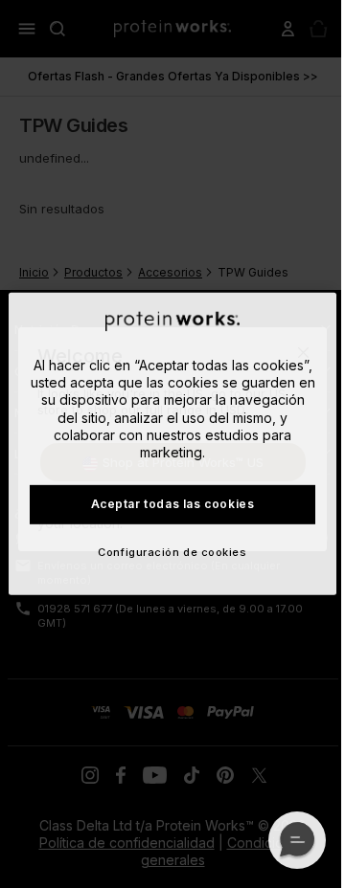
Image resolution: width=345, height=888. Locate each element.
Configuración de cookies (172, 552)
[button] (297, 840)
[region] (172, 444)
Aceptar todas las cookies (173, 504)
